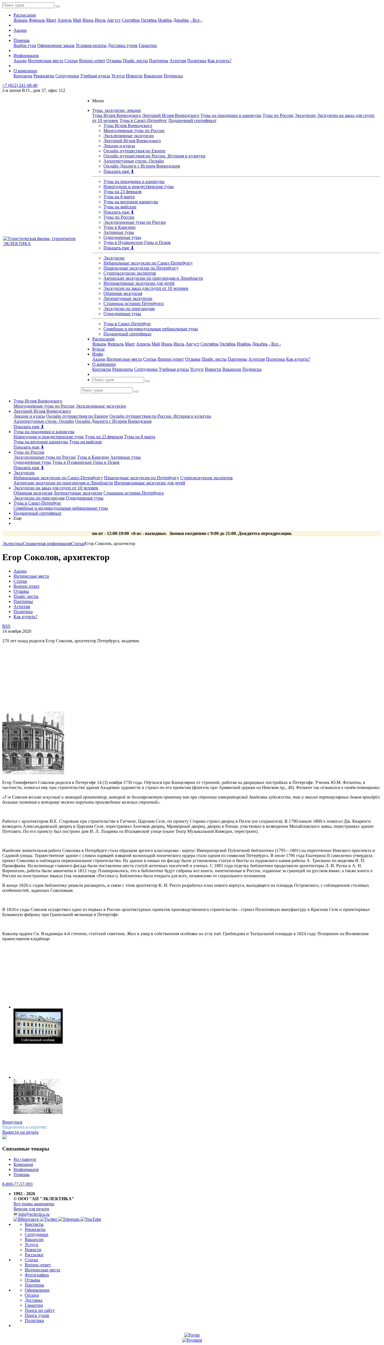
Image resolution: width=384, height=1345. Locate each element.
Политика (196, 60)
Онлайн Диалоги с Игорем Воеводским (141, 166)
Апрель (64, 20)
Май (77, 20)
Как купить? (219, 60)
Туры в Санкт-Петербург (143, 120)
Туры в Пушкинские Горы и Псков (137, 242)
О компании (25, 70)
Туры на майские (119, 206)
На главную (24, 1159)
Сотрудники (67, 75)
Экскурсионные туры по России (134, 222)
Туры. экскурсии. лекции (116, 110)
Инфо (97, 354)
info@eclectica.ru (33, 1214)
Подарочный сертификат (192, 120)
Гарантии (148, 45)
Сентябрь (131, 20)
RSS (6, 626)
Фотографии (37, 1274)
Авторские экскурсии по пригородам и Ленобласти (153, 278)
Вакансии (153, 75)
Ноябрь (165, 20)
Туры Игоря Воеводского (116, 115)
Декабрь (181, 20)
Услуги (118, 75)
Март (51, 20)
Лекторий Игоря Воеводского (170, 115)
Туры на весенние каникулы (130, 201)
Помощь (21, 40)
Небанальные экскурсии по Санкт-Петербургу (148, 263)
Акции (20, 30)
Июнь (88, 20)
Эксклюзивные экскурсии (128, 135)
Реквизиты (43, 75)
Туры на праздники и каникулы (230, 115)
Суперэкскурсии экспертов (129, 273)
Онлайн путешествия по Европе (134, 150)
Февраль (37, 20)
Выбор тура (24, 45)
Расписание (24, 15)
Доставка (33, 1300)
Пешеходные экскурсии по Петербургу (141, 268)
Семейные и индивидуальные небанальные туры (150, 328)
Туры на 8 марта (119, 196)
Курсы (98, 349)
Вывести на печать (20, 1132)
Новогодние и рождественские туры (138, 186)
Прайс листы (135, 60)
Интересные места (45, 60)
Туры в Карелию (119, 227)
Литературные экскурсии (127, 298)
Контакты (22, 75)
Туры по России (278, 115)
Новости (134, 75)
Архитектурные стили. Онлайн (133, 161)
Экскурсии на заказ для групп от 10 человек (145, 288)
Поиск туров (37, 1315)
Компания (23, 1164)
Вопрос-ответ (92, 60)
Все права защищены (33, 1203)
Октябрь (149, 20)
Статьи (71, 60)
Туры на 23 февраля (122, 191)
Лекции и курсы (119, 145)
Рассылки (34, 1254)
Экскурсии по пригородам (129, 308)
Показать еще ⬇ (118, 171)
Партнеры (158, 60)
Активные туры (118, 232)
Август (114, 20)
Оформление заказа (55, 45)
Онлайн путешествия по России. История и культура (154, 155)
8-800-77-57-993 (17, 1184)
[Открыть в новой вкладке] (192, 1335)
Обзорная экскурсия (122, 293)
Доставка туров (122, 45)
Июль (100, 20)
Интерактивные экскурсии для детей (139, 283)
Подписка (173, 75)
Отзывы (114, 60)
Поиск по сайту (40, 1310)
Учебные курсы (95, 75)
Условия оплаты (91, 45)
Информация (26, 55)
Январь (20, 20)
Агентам (178, 60)
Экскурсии (305, 115)
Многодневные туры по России (133, 130)
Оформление (37, 1290)
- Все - (196, 20)
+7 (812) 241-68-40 (19, 85)
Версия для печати (31, 1208)
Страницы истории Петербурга (133, 303)
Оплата (32, 1295)
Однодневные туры (122, 237)
